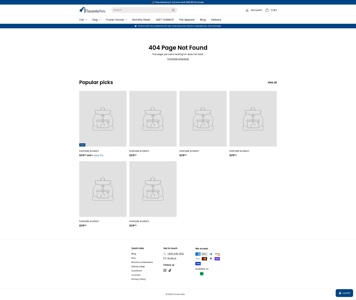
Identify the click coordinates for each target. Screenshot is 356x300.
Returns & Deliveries (142, 262)
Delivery (216, 19)
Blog (203, 19)
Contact (136, 274)
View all (272, 82)
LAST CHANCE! (165, 19)
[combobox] (144, 10)
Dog (95, 19)
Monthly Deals (141, 19)
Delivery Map (138, 266)
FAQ (133, 258)
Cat (82, 19)
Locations (136, 270)
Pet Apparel (187, 19)
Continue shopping (178, 59)
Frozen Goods (115, 19)
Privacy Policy (138, 279)
